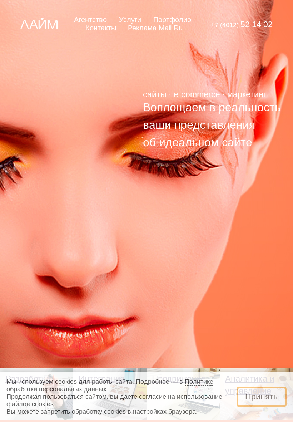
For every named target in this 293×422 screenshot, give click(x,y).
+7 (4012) (242, 25)
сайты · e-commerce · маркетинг (204, 94)
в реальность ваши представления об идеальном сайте (212, 124)
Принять (261, 396)
